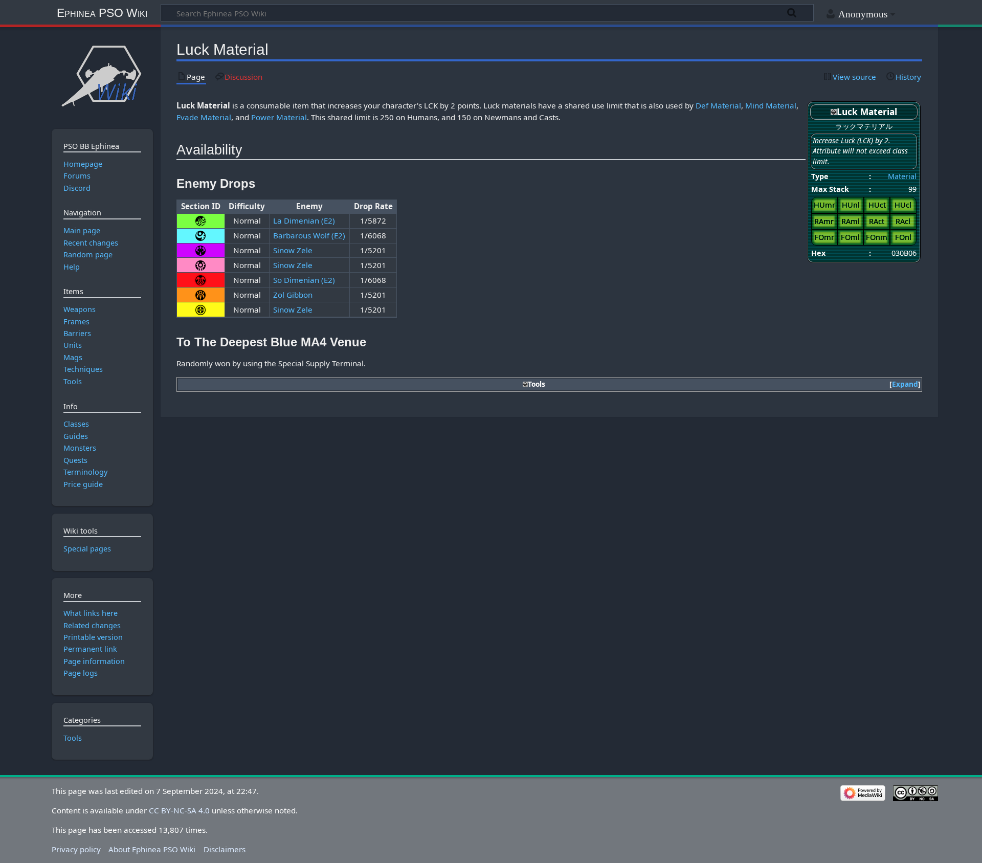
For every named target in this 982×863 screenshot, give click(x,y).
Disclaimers (225, 849)
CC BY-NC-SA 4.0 (179, 810)
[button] (905, 384)
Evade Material (203, 117)
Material (902, 176)
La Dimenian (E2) (304, 220)
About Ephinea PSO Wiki (151, 849)
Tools (72, 738)
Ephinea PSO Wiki (102, 12)
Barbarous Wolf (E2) (309, 235)
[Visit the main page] (102, 75)
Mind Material (770, 105)
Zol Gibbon (293, 295)
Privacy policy (76, 849)
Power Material (279, 117)
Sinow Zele (293, 250)
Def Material (718, 105)
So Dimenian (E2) (304, 280)
